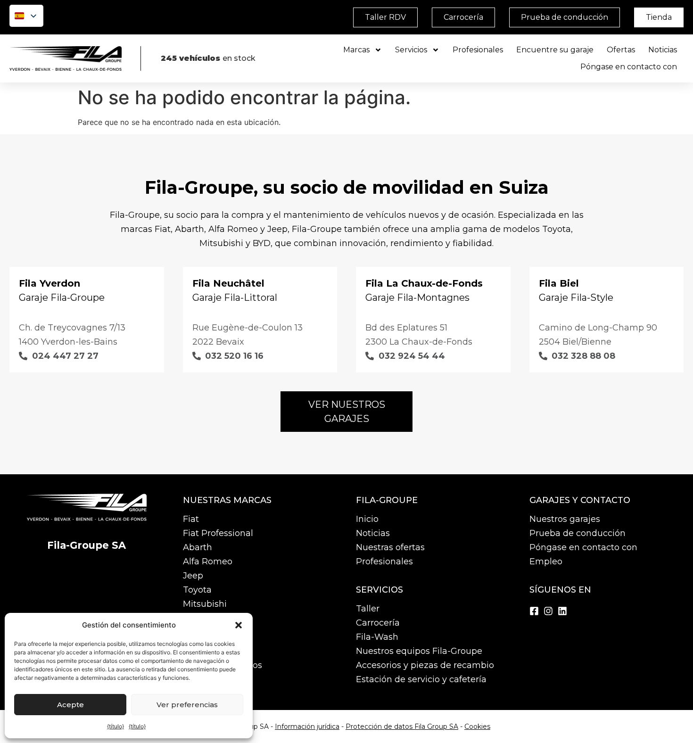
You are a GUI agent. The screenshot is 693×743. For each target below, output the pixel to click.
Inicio (367, 519)
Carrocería (378, 623)
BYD (192, 618)
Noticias (662, 49)
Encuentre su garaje (555, 49)
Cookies (477, 726)
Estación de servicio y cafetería (421, 679)
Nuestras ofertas (390, 547)
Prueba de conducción (577, 533)
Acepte (70, 704)
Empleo (545, 561)
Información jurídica (307, 726)
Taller (368, 608)
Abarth (197, 547)
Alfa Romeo (207, 561)
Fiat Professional (218, 533)
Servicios (411, 49)
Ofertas (621, 49)
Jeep (193, 575)
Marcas (356, 49)
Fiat (191, 519)
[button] (238, 625)
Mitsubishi (205, 604)
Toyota (197, 590)
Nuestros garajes (564, 519)
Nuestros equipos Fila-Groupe (419, 651)
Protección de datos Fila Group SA (402, 726)
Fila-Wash (377, 637)
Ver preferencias (187, 704)
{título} (115, 726)
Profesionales (478, 49)
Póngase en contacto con (628, 66)
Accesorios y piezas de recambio (425, 665)
